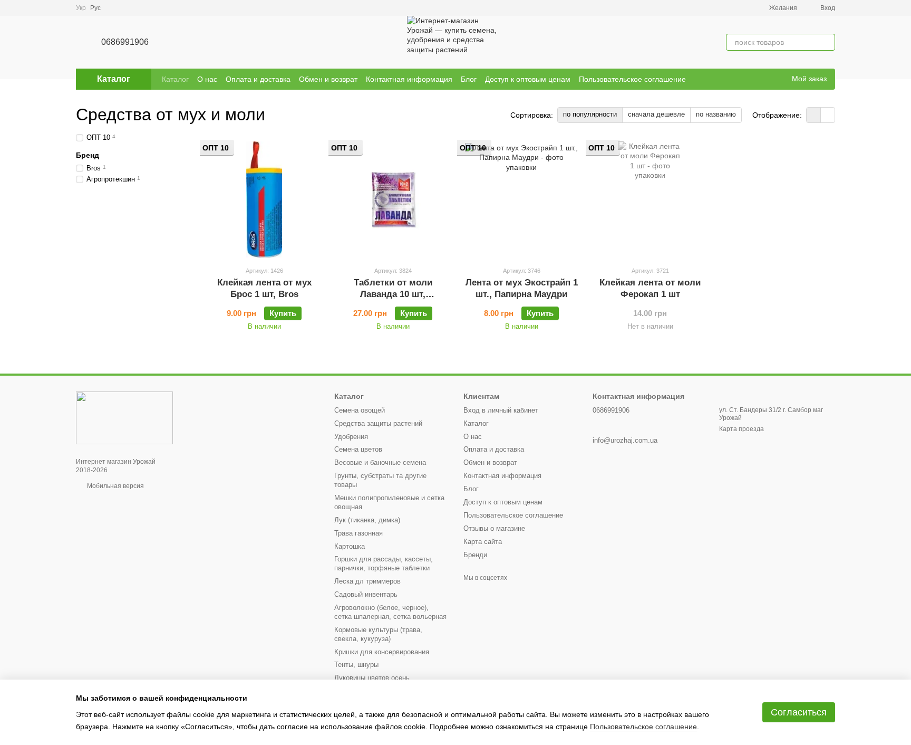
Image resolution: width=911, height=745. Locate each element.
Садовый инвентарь (366, 594)
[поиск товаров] (826, 42)
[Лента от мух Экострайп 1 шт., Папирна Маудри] (521, 199)
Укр (81, 8)
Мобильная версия (114, 486)
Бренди (475, 555)
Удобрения (351, 437)
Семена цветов (358, 449)
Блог (469, 79)
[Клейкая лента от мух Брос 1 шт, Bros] (264, 199)
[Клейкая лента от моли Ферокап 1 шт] (650, 199)
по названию (716, 114)
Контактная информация (409, 79)
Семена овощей (359, 410)
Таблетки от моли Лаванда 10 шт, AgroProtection (393, 294)
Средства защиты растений (378, 423)
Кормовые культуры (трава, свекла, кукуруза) (378, 634)
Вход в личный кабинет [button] (500, 410)
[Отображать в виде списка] (828, 115)
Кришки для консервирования (381, 652)
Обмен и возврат (328, 79)
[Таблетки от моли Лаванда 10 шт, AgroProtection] (392, 199)
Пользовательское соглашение (632, 79)
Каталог (175, 79)
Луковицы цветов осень (372, 678)
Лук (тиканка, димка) (367, 520)
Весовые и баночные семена (380, 462)
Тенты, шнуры (356, 664)
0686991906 (125, 41)
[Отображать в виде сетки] (814, 115)
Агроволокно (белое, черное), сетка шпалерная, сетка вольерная (390, 612)
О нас (207, 79)
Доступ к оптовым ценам (527, 79)
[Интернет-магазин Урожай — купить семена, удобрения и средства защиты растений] (124, 417)
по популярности (590, 114)
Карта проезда (741, 429)
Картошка (349, 546)
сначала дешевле (656, 114)
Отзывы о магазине (494, 528)
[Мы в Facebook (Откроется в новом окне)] (762, 79)
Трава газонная (358, 533)
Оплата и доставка (258, 79)
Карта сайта (482, 542)
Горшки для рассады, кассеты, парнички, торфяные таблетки (383, 563)
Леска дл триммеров (367, 581)
